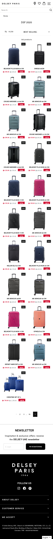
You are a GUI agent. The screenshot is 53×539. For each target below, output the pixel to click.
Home (5, 16)
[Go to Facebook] (24, 488)
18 (29, 414)
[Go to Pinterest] (30, 488)
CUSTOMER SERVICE (13, 508)
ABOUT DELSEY (10, 499)
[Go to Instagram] (18, 488)
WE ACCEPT (8, 517)
